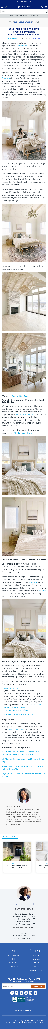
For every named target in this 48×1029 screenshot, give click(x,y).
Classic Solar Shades (24, 414)
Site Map (41, 1022)
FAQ (13, 959)
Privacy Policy (7, 1020)
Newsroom (36, 959)
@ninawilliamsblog (20, 396)
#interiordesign (18, 707)
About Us (36, 955)
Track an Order (14, 955)
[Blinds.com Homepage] (24, 7)
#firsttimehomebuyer (13, 710)
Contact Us (14, 966)
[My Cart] (46, 7)
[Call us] (42, 7)
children (42, 590)
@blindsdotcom (11, 688)
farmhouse (22, 45)
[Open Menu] (2, 7)
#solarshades (35, 704)
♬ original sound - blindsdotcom (18, 714)
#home (26, 710)
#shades (7, 707)
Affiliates (36, 966)
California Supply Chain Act (12, 1022)
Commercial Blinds (36, 970)
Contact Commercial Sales (24, 927)
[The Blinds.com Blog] (24, 22)
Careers (36, 963)
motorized (33, 582)
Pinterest (6, 78)
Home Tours (36, 38)
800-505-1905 (35, 15)
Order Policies (13, 963)
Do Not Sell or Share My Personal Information (28, 1020)
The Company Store (23, 433)
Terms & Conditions (30, 1022)
